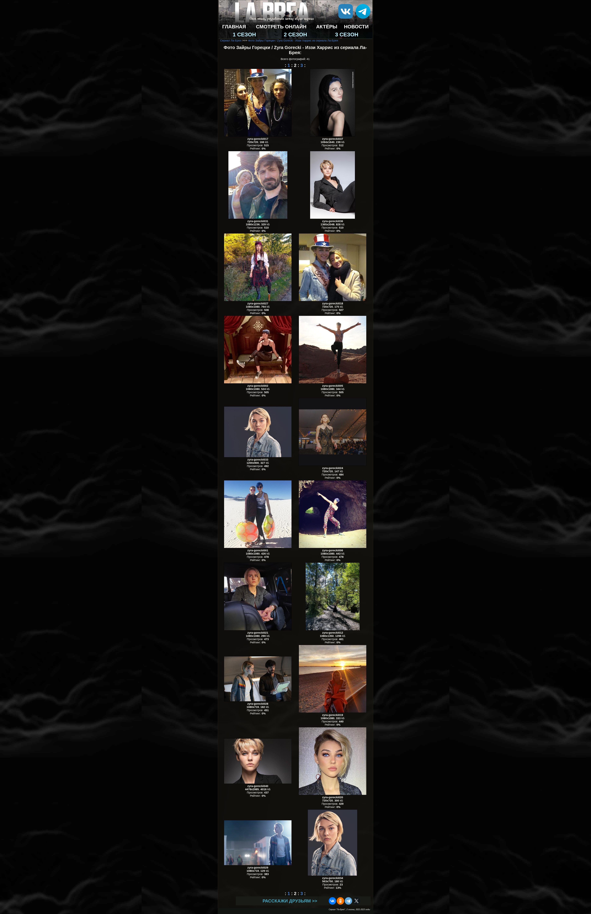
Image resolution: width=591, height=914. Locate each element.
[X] (356, 901)
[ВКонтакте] (332, 901)
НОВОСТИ (356, 26)
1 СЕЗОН (244, 34)
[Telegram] (348, 901)
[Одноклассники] (340, 901)
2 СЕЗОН (295, 34)
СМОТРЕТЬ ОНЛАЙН (281, 26)
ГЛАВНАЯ (234, 26)
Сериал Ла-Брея (230, 40)
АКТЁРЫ (326, 26)
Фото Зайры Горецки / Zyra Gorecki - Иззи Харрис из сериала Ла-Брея (293, 40)
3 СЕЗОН (346, 34)
